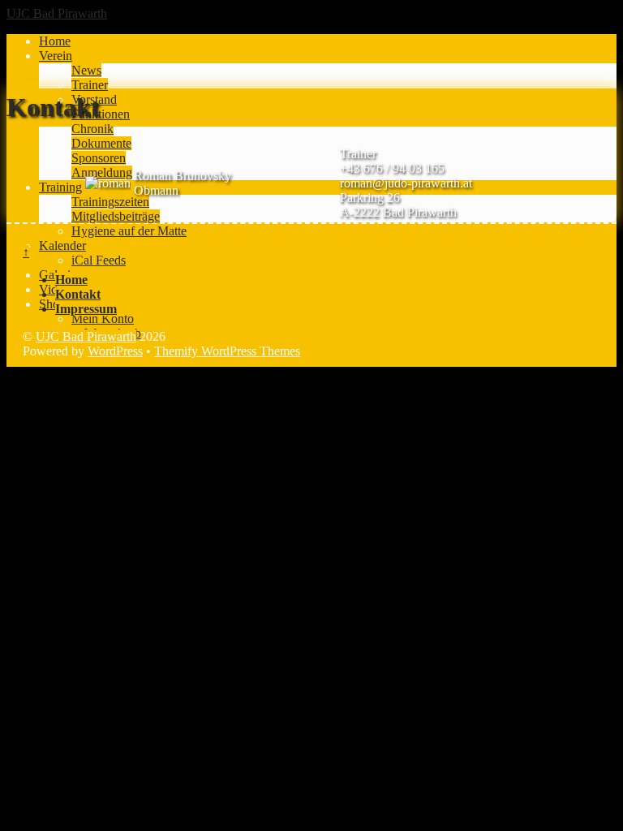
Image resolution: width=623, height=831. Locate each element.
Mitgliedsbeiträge (115, 216)
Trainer (89, 85)
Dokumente (101, 143)
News (86, 70)
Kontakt (78, 294)
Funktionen (100, 114)
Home (55, 41)
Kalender (62, 245)
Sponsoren (98, 158)
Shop (52, 304)
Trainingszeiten (110, 202)
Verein (55, 55)
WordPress (115, 351)
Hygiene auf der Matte (129, 231)
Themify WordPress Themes (227, 351)
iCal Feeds (98, 260)
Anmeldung (101, 172)
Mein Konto (102, 318)
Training (60, 187)
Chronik (92, 129)
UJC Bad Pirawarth (86, 336)
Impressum (86, 309)
